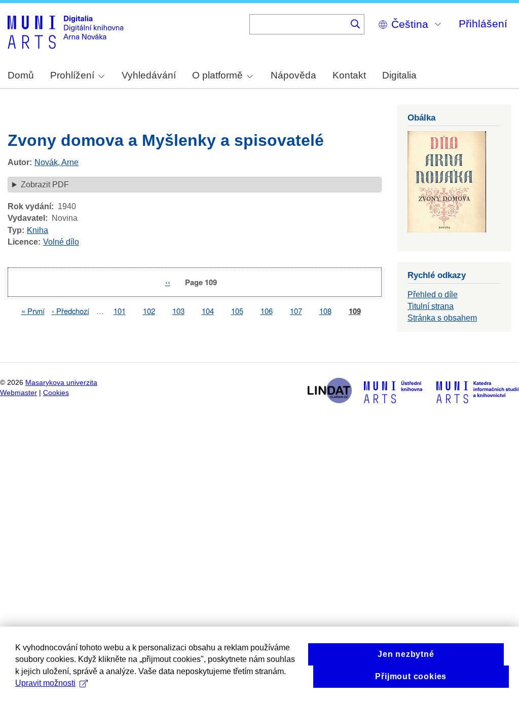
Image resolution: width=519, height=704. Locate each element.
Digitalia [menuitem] (399, 75)
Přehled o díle (432, 294)
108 (325, 310)
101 (120, 310)
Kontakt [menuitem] (349, 75)
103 (178, 310)
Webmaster (18, 393)
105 (237, 310)
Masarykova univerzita (61, 382)
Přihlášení (483, 23)
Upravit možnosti (45, 683)
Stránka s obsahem (442, 318)
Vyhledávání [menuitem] (149, 75)
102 (149, 310)
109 (355, 311)
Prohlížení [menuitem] (72, 75)
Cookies (56, 393)
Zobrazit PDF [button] (45, 184)
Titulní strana (430, 306)
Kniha (37, 230)
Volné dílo (61, 242)
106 (267, 310)
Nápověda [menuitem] (293, 75)
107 (296, 310)
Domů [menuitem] (21, 75)
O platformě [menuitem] (217, 75)
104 (208, 310)
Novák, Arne (56, 162)
